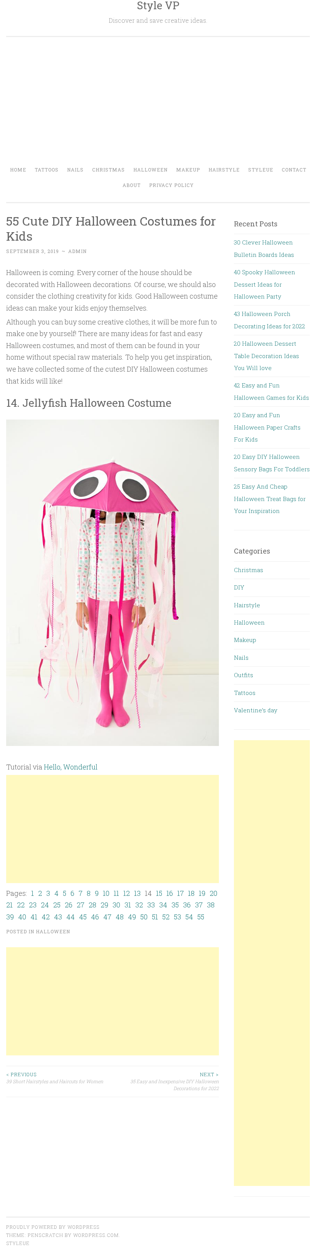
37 (199, 904)
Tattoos (47, 169)
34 (163, 904)
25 (57, 904)
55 (200, 916)
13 (137, 893)
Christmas (108, 169)
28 (92, 904)
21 (9, 904)
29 (104, 904)
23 (33, 904)
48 (120, 916)
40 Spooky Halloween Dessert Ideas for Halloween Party (264, 284)
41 (33, 916)
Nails (75, 169)
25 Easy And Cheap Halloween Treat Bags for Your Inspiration (270, 498)
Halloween (150, 169)
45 (83, 916)
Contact (294, 169)
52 (166, 916)
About (132, 185)
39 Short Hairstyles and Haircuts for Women (54, 1077)
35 (175, 904)
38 (211, 904)
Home (18, 169)
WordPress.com (96, 1235)
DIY (239, 587)
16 (169, 893)
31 (127, 904)
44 (70, 916)
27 (80, 904)
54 (189, 916)
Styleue (260, 169)
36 (187, 904)
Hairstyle (224, 169)
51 (155, 916)
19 (202, 893)
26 (68, 904)
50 (144, 916)
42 (46, 916)
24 (45, 904)
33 (151, 904)
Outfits (243, 675)
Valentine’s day (255, 710)
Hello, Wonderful (70, 766)
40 (22, 916)
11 (116, 893)
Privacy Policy (171, 185)
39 (10, 916)
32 (139, 904)
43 (58, 916)
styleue (18, 1243)
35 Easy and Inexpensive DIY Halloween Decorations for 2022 (174, 1081)
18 (191, 893)
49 (132, 916)
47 (107, 916)
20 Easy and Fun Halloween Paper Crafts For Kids (267, 427)
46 (95, 916)
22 (21, 904)
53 (177, 916)
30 (116, 904)
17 (180, 893)
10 (106, 893)
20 (213, 893)
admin (77, 251)
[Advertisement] (158, 104)
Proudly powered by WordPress (52, 1227)
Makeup (188, 169)
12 (126, 893)
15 (159, 893)
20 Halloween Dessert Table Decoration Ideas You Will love (266, 356)
